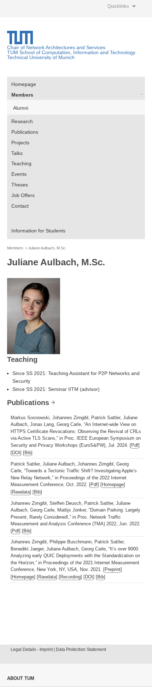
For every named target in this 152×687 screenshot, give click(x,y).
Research (22, 121)
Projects (20, 142)
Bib (27, 452)
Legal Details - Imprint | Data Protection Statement (58, 649)
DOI (16, 452)
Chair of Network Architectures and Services (56, 47)
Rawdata (21, 492)
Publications (24, 132)
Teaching (21, 163)
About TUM (20, 678)
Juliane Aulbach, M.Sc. (47, 248)
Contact (20, 206)
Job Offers (23, 195)
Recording (70, 576)
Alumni (20, 108)
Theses (19, 184)
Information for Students (38, 230)
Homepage (23, 84)
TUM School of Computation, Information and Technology (71, 52)
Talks (17, 153)
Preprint (113, 569)
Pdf (134, 445)
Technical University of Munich (41, 57)
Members (22, 95)
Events (19, 174)
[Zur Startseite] (20, 42)
